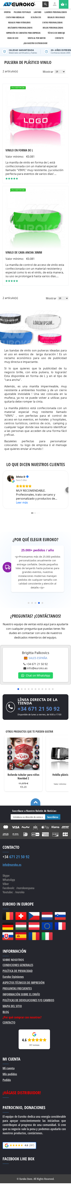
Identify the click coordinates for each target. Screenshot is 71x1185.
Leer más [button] (22, 502)
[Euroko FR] (60, 926)
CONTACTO (9, 1022)
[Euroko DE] (7, 926)
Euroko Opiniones (13, 977)
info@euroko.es (37, 668)
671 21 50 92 (16, 856)
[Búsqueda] (45, 4)
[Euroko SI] (60, 916)
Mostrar (48, 72)
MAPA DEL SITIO (12, 1006)
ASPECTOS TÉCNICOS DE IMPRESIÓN (23, 982)
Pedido (7, 1080)
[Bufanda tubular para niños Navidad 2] (23, 754)
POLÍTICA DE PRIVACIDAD (18, 971)
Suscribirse (52, 817)
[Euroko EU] (47, 926)
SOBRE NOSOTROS (13, 960)
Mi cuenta (8, 1068)
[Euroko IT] (47, 936)
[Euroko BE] (7, 916)
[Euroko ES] (20, 936)
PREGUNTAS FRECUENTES (17, 988)
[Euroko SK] (7, 936)
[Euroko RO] (33, 936)
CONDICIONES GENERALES (18, 965)
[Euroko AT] (33, 926)
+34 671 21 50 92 (37, 664)
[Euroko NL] (47, 916)
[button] (3, 490)
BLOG (6, 1012)
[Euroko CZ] (33, 916)
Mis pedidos (10, 1074)
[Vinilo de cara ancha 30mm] (35, 219)
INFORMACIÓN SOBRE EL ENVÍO (21, 994)
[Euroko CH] (20, 916)
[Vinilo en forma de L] (35, 117)
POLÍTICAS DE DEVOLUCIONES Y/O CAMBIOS (28, 1000)
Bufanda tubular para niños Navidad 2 (23, 776)
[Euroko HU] (20, 926)
